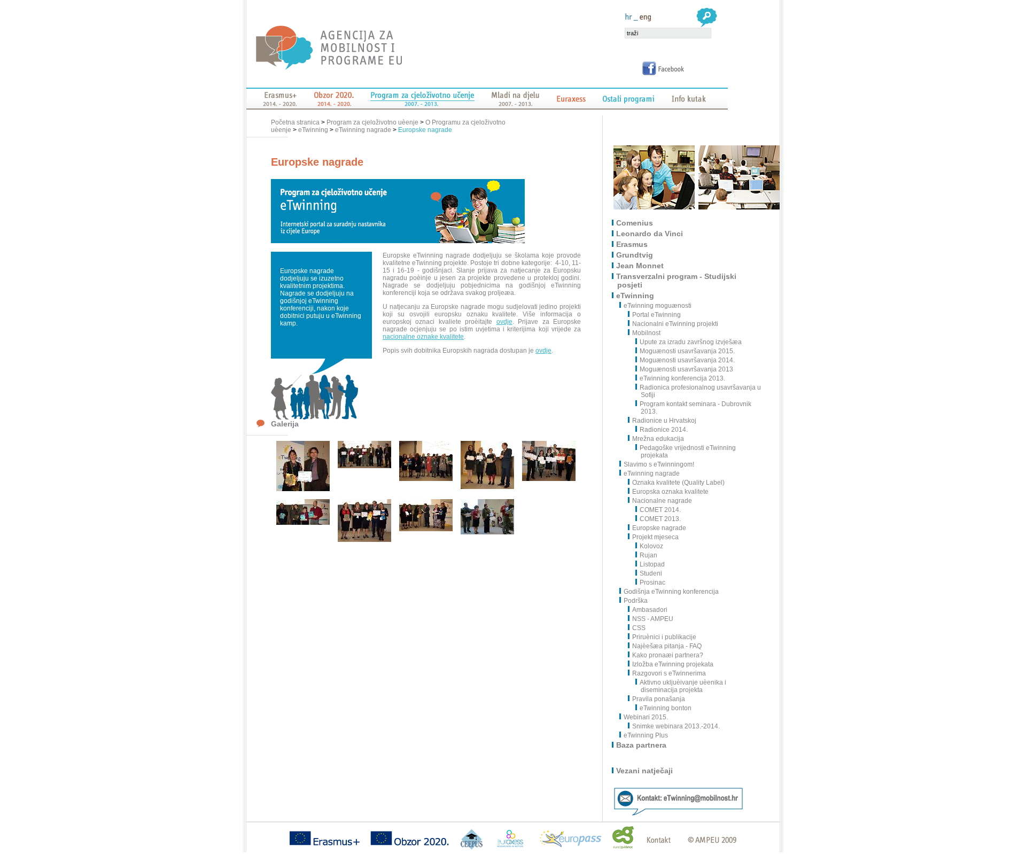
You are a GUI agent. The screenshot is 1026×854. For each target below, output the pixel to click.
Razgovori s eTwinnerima (669, 673)
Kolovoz (651, 546)
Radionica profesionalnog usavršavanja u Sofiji (700, 391)
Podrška (636, 600)
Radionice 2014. (664, 429)
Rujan (648, 555)
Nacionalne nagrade (662, 500)
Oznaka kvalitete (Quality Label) (678, 482)
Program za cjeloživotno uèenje (372, 122)
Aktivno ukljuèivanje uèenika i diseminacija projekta (683, 686)
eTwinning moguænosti (658, 305)
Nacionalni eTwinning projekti (675, 324)
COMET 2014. (660, 510)
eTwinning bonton (665, 708)
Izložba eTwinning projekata (672, 664)
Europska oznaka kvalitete (670, 491)
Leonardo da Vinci (650, 233)
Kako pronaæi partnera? (667, 655)
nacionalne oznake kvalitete (423, 336)
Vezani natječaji (645, 770)
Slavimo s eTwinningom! (659, 464)
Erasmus (632, 244)
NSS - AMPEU (652, 619)
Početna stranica (296, 122)
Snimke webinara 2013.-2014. (676, 726)
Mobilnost (646, 333)
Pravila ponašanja (658, 699)
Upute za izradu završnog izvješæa (691, 342)
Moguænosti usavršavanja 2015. (687, 351)
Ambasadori (649, 610)
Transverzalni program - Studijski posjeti (676, 280)
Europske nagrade (425, 130)
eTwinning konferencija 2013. (682, 378)
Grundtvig (635, 255)
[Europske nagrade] (303, 489)
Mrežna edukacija (658, 438)
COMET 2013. (660, 519)
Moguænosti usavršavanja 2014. (687, 360)
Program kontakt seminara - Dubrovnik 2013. (695, 407)
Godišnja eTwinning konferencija (672, 591)
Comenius (635, 223)
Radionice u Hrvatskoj (664, 420)
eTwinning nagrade (363, 130)
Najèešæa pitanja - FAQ (667, 646)
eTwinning (313, 130)
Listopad (652, 564)
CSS (639, 628)
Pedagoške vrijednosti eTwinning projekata (688, 451)
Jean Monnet (640, 265)
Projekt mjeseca (655, 537)
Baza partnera (641, 745)
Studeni (651, 573)
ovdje (504, 321)
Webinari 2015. (646, 717)
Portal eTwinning (656, 315)
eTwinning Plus (646, 735)
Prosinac (652, 582)
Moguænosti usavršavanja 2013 (686, 369)
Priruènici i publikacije (664, 637)
